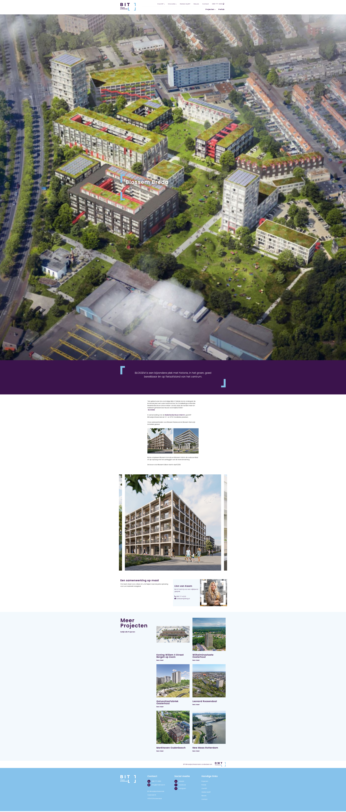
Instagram (182, 788)
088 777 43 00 (181, 596)
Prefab (221, 9)
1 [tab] (169, 479)
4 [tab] (177, 479)
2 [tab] (172, 479)
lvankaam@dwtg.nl (183, 599)
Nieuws (196, 4)
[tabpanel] (173, 523)
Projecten (210, 9)
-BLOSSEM (151, 410)
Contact (205, 4)
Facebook (182, 785)
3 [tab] (174, 479)
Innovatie (171, 4)
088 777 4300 (217, 4)
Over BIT (160, 4)
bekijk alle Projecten (127, 632)
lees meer (160, 660)
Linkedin (181, 781)
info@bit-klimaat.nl (158, 785)
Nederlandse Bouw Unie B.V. (175, 415)
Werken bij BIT (185, 4)
